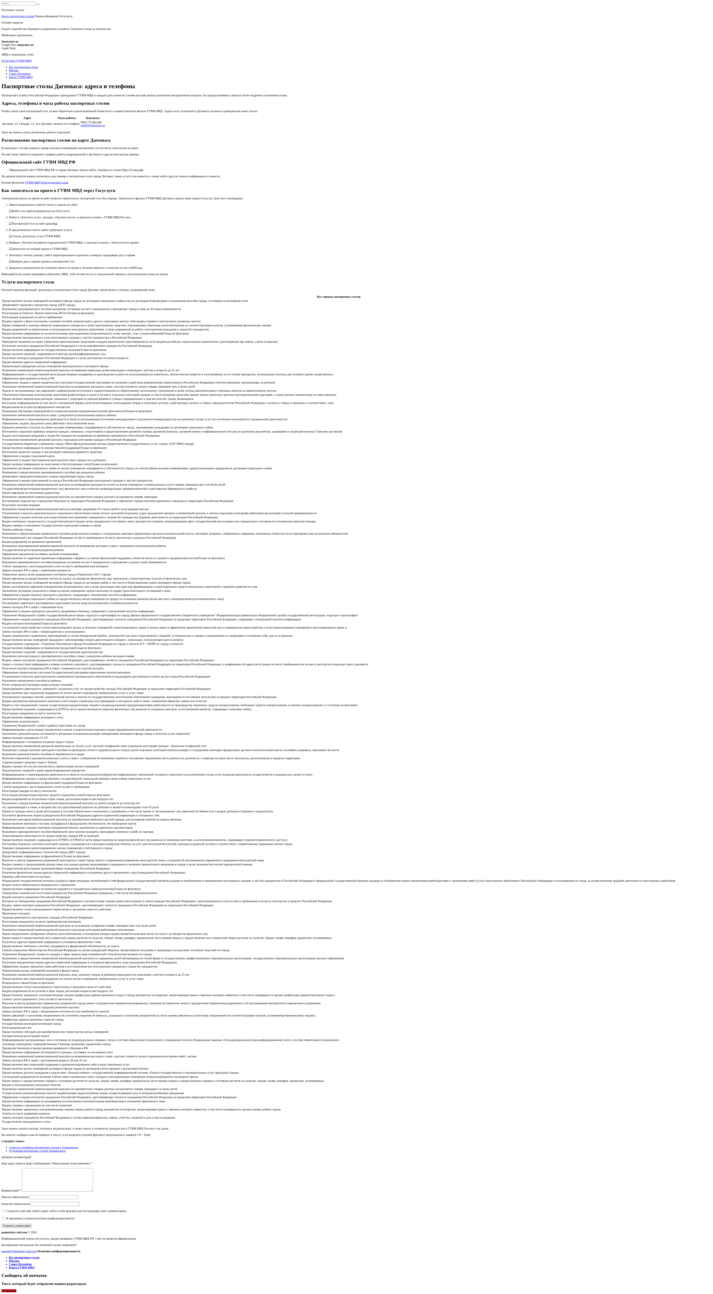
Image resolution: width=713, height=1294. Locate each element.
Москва (14, 70)
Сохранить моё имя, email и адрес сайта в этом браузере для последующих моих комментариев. (66, 1211)
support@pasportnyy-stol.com (19, 1251)
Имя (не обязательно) (14, 1197)
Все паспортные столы (23, 67)
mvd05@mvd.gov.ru (93, 125)
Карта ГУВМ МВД (21, 77)
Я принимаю (39, 1218)
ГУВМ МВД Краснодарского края (46, 182)
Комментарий (11, 1190)
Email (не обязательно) (15, 1203)
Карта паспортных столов (17, 16)
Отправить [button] (8, 1290)
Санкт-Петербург (20, 73)
